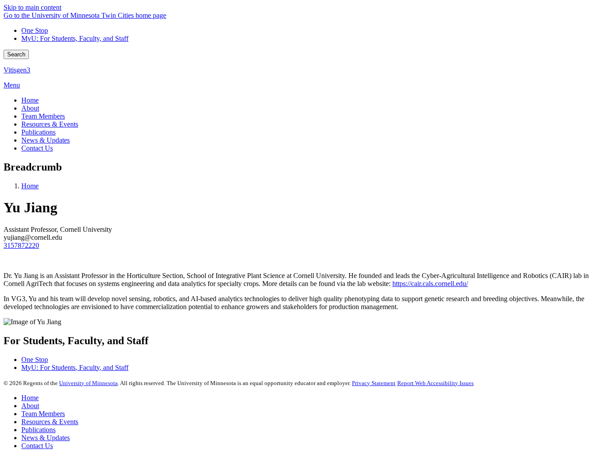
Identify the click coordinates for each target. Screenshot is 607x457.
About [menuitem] (30, 108)
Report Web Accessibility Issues (435, 383)
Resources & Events (49, 421)
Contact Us (37, 445)
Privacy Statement (373, 383)
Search (16, 54)
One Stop (34, 30)
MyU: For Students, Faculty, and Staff (74, 38)
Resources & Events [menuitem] (49, 124)
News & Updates (45, 437)
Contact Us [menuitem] (37, 148)
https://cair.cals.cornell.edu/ (430, 283)
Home (30, 186)
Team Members (43, 413)
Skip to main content (32, 7)
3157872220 (21, 245)
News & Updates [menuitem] (45, 140)
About (30, 405)
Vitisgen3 (17, 70)
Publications (38, 429)
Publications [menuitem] (38, 132)
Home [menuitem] (30, 100)
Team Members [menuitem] (43, 116)
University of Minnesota (88, 383)
